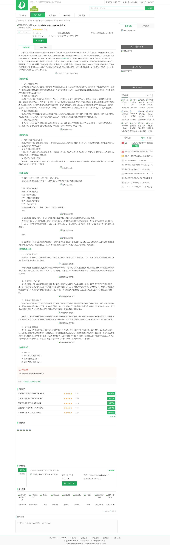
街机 (39, 382)
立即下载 (71, 483)
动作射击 (39, 21)
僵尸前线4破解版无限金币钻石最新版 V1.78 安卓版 (139, 165)
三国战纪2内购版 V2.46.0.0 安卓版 (29, 413)
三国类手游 (33, 382)
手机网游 (67, 15)
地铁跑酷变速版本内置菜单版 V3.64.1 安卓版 (142, 143)
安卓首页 (23, 15)
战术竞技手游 (137, 67)
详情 (136, 146)
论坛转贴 (143, 2)
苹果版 (22, 474)
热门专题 (145, 26)
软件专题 (126, 2)
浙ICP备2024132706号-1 (74, 543)
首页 (24, 21)
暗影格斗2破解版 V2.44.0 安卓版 (136, 160)
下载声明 (74, 538)
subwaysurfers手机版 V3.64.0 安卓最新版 (138, 187)
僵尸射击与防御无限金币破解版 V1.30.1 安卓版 (139, 174)
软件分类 (118, 2)
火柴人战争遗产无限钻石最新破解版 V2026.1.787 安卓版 (139, 151)
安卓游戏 (37, 15)
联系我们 (106, 538)
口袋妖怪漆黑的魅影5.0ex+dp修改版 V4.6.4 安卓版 (139, 156)
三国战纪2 (64, 58)
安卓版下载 (40, 41)
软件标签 (134, 2)
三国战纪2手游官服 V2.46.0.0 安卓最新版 (31, 393)
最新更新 (109, 2)
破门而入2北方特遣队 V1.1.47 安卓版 (137, 182)
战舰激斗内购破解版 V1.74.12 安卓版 (137, 169)
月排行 (149, 138)
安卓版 (22, 470)
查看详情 (111, 393)
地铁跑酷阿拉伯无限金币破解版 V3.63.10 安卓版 (139, 178)
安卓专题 (81, 15)
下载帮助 (63, 538)
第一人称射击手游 (137, 47)
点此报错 (111, 470)
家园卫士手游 (137, 87)
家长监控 (96, 538)
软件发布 (151, 2)
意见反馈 (117, 538)
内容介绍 (26, 47)
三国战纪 (26, 382)
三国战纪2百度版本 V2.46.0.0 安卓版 (30, 398)
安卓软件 (52, 15)
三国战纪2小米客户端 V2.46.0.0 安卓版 (31, 408)
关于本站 (52, 538)
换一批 (149, 95)
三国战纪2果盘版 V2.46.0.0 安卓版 (29, 403)
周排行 (143, 138)
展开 (111, 416)
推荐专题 (128, 26)
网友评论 (43, 47)
